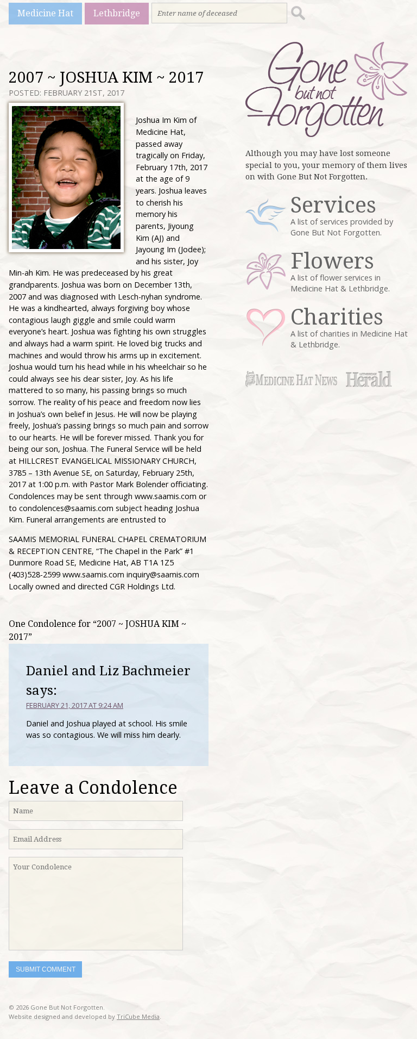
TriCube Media (138, 1016)
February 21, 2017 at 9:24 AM (74, 705)
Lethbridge (116, 13)
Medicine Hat (45, 13)
